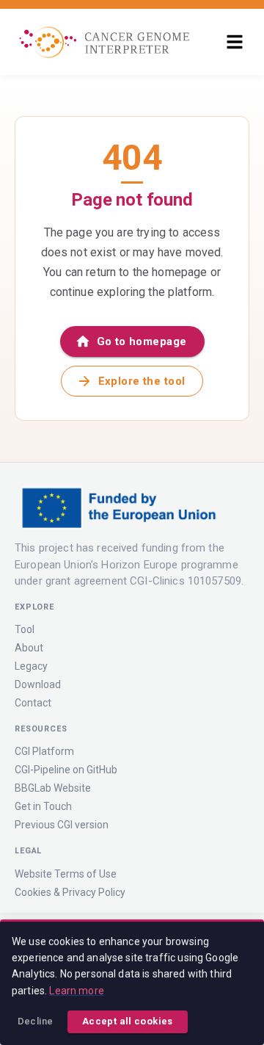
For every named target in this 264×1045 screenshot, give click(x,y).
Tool (24, 629)
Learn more (76, 991)
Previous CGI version (62, 825)
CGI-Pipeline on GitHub (66, 769)
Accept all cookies (127, 1021)
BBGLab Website (53, 788)
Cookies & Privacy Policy (70, 892)
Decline (36, 1021)
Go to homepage (142, 341)
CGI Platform (44, 751)
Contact (33, 703)
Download (38, 684)
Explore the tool (142, 381)
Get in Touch (43, 806)
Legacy (31, 666)
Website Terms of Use (66, 874)
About (29, 648)
